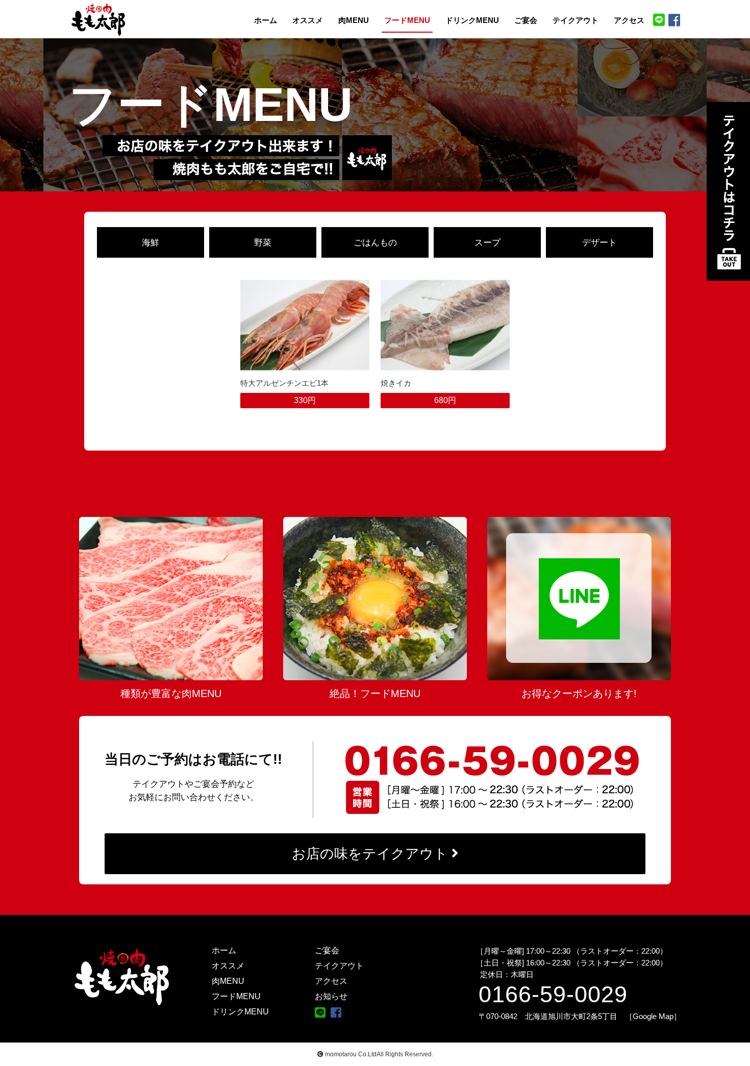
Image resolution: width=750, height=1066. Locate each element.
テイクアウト (575, 20)
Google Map (653, 1016)
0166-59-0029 (553, 994)
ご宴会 (525, 20)
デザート (599, 242)
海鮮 (150, 242)
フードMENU (407, 20)
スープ (487, 242)
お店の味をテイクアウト (370, 853)
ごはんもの (375, 242)
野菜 (262, 242)
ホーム (265, 20)
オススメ (307, 20)
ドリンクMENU (472, 20)
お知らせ (331, 996)
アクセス (629, 20)
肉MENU (353, 20)
